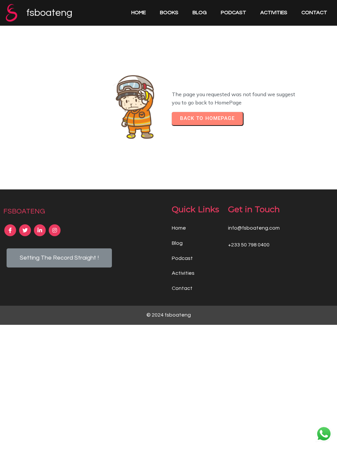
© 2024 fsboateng (168, 315)
